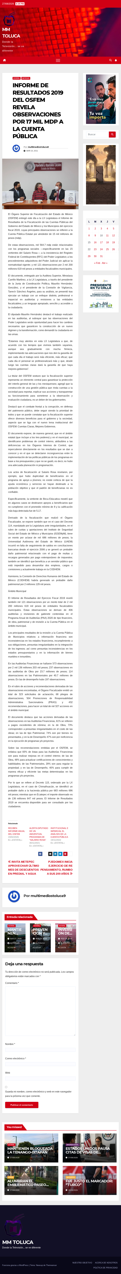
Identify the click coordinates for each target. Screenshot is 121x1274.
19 (113, 242)
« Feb (97, 263)
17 (101, 242)
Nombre (10, 1044)
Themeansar (51, 1265)
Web (7, 1073)
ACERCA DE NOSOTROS (106, 1263)
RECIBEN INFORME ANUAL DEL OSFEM (16, 831)
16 (95, 242)
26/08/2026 (73, 1190)
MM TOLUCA (17, 1242)
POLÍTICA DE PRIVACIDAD (105, 1268)
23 (95, 249)
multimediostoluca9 (38, 147)
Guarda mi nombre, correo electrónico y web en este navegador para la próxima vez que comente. (38, 1093)
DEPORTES (71, 1177)
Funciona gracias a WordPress (15, 1265)
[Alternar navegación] (58, 60)
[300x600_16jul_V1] (101, 174)
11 (107, 235)
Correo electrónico (15, 1058)
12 (113, 235)
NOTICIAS (25, 78)
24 (101, 249)
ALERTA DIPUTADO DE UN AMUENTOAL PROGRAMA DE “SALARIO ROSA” (38, 834)
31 (101, 256)
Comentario (12, 983)
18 (107, 242)
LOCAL (10, 1177)
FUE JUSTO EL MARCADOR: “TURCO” (89, 1183)
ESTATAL (16, 78)
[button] (110, 60)
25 (107, 249)
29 (89, 256)
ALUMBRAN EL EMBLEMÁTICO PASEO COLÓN (26, 1185)
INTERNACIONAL (73, 1145)
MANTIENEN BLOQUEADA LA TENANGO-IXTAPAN (30, 1150)
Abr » (104, 263)
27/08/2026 (14, 1157)
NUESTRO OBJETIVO (82, 1263)
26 (113, 249)
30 (95, 256)
